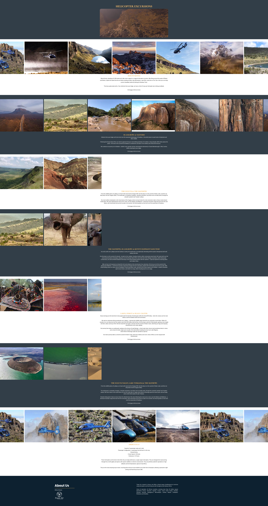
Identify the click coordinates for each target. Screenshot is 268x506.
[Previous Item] (2, 57)
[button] (166, 35)
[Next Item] (265, 57)
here (131, 89)
